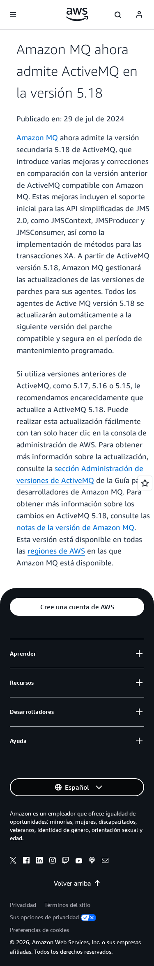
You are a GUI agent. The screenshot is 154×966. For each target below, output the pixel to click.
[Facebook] (26, 861)
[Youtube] (79, 861)
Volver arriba (72, 883)
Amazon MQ (37, 137)
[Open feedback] (145, 483)
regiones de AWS (56, 550)
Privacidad (23, 904)
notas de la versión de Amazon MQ (75, 527)
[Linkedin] (39, 861)
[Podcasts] (92, 861)
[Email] (105, 861)
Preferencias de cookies (39, 929)
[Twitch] (65, 861)
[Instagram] (52, 861)
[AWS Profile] (139, 15)
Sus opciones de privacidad (44, 917)
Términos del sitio (67, 904)
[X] (13, 861)
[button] (77, 607)
